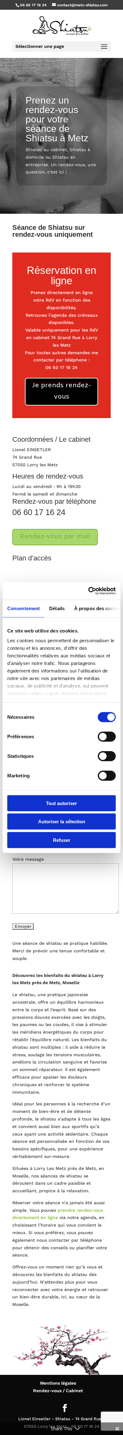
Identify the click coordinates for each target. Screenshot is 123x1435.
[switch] (107, 736)
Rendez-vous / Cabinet (58, 1390)
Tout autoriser (61, 803)
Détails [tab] (57, 608)
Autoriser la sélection (61, 821)
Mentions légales (58, 1383)
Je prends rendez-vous (61, 391)
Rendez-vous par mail (55, 536)
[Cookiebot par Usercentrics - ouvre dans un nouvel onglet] (88, 591)
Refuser (61, 839)
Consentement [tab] (23, 608)
